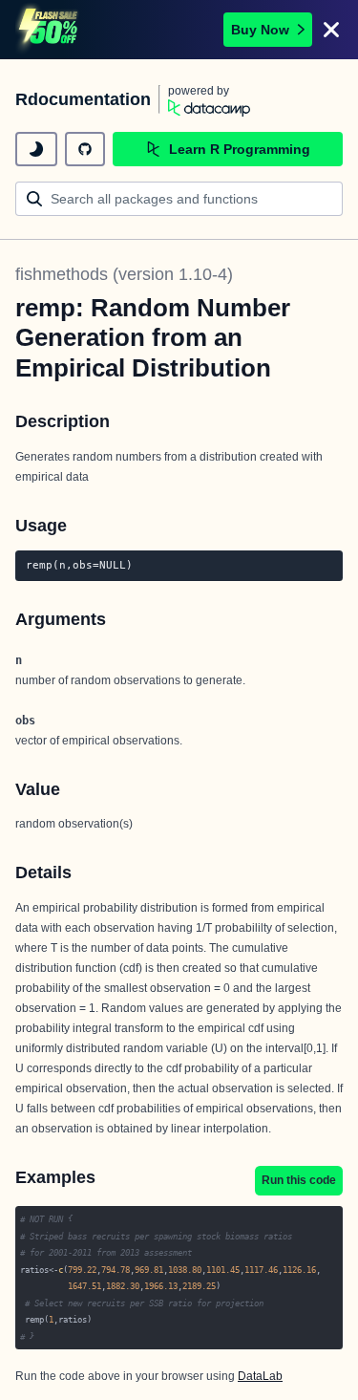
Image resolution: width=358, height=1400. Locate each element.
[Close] (331, 30)
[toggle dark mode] (36, 149)
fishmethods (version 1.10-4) (124, 274)
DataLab (260, 1376)
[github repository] (85, 149)
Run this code (299, 1180)
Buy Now (260, 29)
